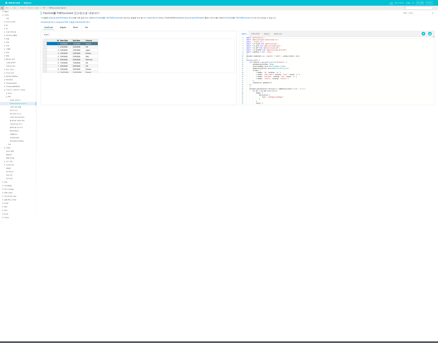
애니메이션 (10, 172)
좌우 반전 (9, 178)
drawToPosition (62, 18)
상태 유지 (9, 175)
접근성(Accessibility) (17, 141)
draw (51, 18)
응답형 (8, 168)
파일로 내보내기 (15, 100)
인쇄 (9, 144)
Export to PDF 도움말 (65, 22)
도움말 (408, 3)
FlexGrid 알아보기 (48, 22)
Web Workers (14, 131)
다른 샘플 (420, 3)
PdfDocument (115, 18)
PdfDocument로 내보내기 (18, 103)
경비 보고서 (14, 110)
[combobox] (418, 8)
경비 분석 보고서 (15, 114)
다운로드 (429, 3)
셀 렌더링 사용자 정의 (17, 120)
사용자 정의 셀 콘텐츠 (17, 117)
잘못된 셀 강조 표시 (16, 127)
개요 (7, 18)
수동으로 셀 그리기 (16, 124)
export (149, 18)
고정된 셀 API (11, 63)
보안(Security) (14, 137)
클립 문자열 (10, 158)
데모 (391, 3)
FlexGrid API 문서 (83, 22)
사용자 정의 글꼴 (15, 107)
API (413, 3)
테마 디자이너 (399, 3)
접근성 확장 (10, 151)
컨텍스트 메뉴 (11, 66)
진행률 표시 (14, 134)
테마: (405, 13)
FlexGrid (99, 18)
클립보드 (9, 154)
